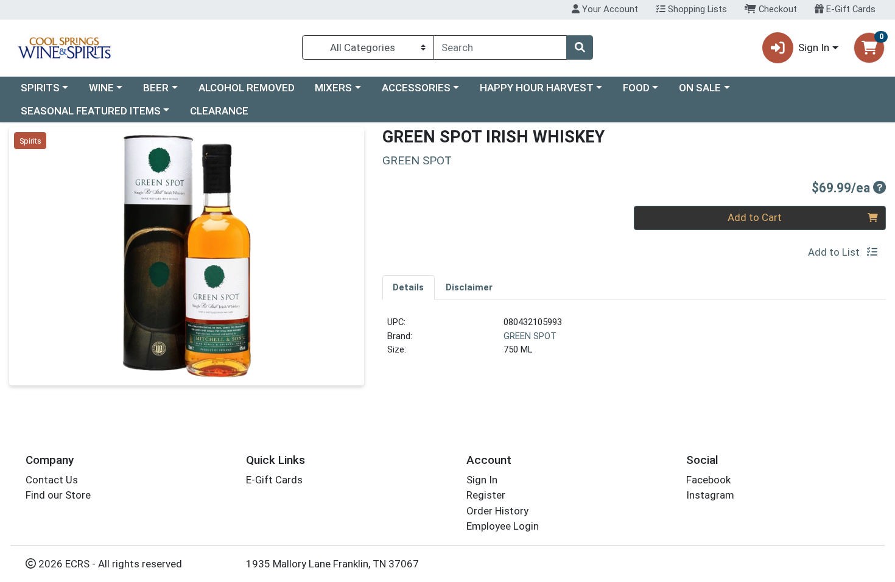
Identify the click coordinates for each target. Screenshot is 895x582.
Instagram (710, 495)
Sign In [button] (813, 47)
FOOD (636, 88)
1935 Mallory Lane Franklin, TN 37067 (332, 564)
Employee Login (502, 526)
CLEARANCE (219, 111)
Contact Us (52, 480)
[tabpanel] (634, 341)
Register (485, 495)
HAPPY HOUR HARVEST (537, 88)
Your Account (609, 9)
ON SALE (700, 88)
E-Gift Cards (850, 9)
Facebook (708, 480)
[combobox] (500, 47)
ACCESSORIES (416, 88)
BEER (156, 88)
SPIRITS (40, 88)
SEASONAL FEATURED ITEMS (91, 111)
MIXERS (333, 88)
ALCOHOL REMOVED (246, 88)
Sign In (481, 480)
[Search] (579, 47)
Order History (497, 511)
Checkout (776, 9)
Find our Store (58, 495)
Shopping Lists (696, 9)
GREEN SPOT (530, 336)
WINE (101, 88)
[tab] (408, 287)
